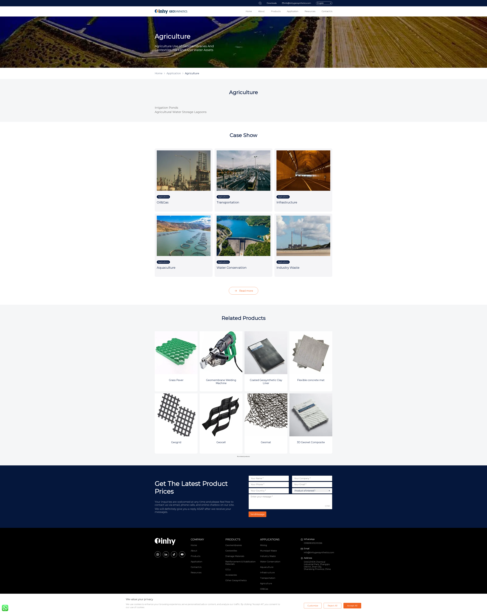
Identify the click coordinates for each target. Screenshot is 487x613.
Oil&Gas (264, 589)
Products (276, 11)
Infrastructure (267, 572)
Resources (310, 11)
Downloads (272, 3)
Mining (263, 545)
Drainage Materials (234, 556)
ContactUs (327, 11)
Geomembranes (233, 545)
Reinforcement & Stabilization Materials (240, 562)
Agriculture (266, 583)
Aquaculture (266, 567)
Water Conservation (270, 561)
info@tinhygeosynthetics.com (297, 3)
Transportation (267, 578)
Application (292, 11)
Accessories (231, 575)
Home (249, 11)
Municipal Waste (268, 551)
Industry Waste (268, 556)
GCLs (227, 569)
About (261, 11)
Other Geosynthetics (236, 580)
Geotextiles (231, 551)
